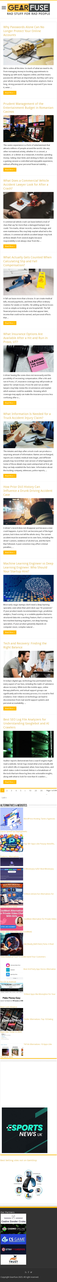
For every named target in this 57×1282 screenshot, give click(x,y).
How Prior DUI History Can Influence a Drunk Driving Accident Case (27, 490)
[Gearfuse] (28, 8)
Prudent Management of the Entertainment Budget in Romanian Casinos (28, 107)
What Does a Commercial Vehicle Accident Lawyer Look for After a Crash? (26, 184)
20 (36, 790)
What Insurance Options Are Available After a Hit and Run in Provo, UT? (25, 338)
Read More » (10, 93)
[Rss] (26, 1272)
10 (30, 790)
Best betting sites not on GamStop (18, 1160)
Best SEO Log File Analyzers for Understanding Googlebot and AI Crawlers (26, 723)
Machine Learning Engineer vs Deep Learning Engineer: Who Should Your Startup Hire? (28, 567)
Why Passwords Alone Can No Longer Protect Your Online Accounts (23, 31)
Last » (4, 797)
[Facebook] (28, 1272)
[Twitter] (31, 1272)
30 (41, 790)
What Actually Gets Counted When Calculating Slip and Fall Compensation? (27, 261)
